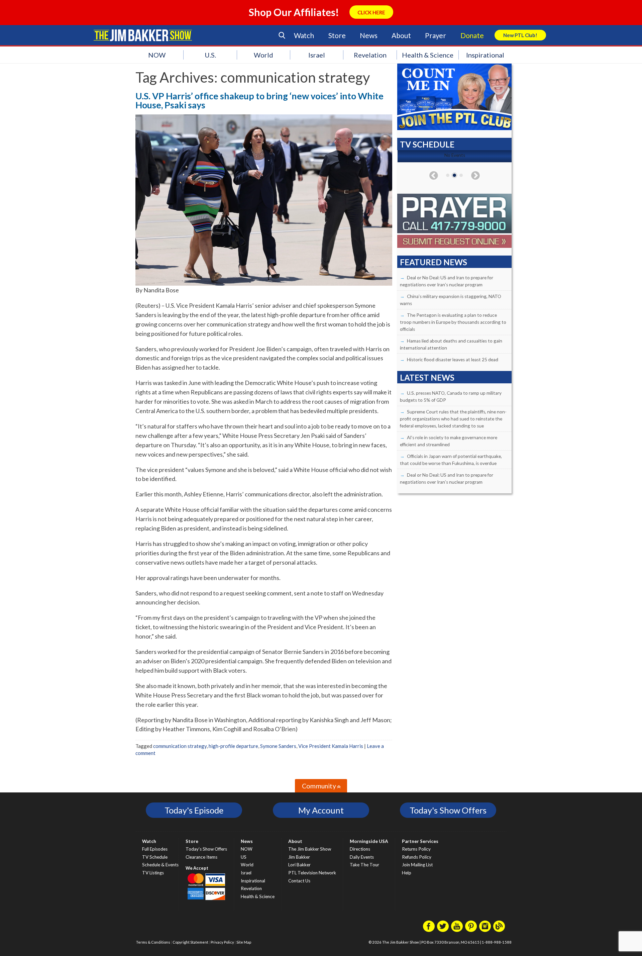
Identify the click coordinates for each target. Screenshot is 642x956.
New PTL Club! (520, 35)
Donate (472, 35)
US (243, 857)
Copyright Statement (190, 942)
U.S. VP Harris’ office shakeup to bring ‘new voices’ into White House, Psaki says (259, 100)
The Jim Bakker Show (309, 849)
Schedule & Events (160, 864)
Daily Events (362, 857)
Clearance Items (201, 857)
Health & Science (427, 55)
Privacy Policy (222, 942)
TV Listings (153, 872)
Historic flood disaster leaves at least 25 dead (452, 359)
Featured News (433, 262)
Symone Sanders (278, 746)
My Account (321, 810)
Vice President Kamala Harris (330, 746)
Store (337, 35)
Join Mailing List (417, 864)
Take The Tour (364, 864)
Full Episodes (155, 849)
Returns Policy (416, 849)
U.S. (210, 55)
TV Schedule (155, 857)
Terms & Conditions (153, 942)
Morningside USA (369, 841)
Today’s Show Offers (206, 849)
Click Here (371, 12)
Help (406, 872)
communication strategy (180, 746)
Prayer (435, 35)
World (263, 55)
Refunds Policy (416, 857)
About (401, 35)
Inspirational (485, 55)
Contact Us (299, 880)
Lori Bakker (299, 864)
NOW (157, 55)
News (368, 35)
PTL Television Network (312, 872)
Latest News (427, 377)
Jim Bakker (143, 35)
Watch (304, 35)
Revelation (370, 55)
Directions (360, 849)
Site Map (243, 942)
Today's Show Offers (448, 810)
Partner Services (420, 841)
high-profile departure (233, 746)
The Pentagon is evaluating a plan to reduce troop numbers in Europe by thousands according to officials (453, 322)
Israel (316, 55)
